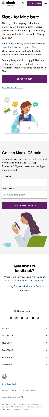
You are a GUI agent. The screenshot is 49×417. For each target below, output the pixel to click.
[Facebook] (22, 318)
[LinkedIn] (11, 318)
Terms (13, 390)
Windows (27, 286)
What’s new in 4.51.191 (12, 87)
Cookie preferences (28, 390)
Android (40, 286)
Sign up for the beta (24, 205)
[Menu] (45, 3)
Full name (6, 176)
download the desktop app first (19, 47)
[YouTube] (33, 318)
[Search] (23, 3)
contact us (38, 280)
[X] (27, 318)
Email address (8, 189)
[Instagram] (16, 318)
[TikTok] (38, 318)
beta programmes (19, 280)
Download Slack (9, 384)
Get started (34, 3)
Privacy (5, 390)
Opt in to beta (24, 79)
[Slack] (8, 3)
